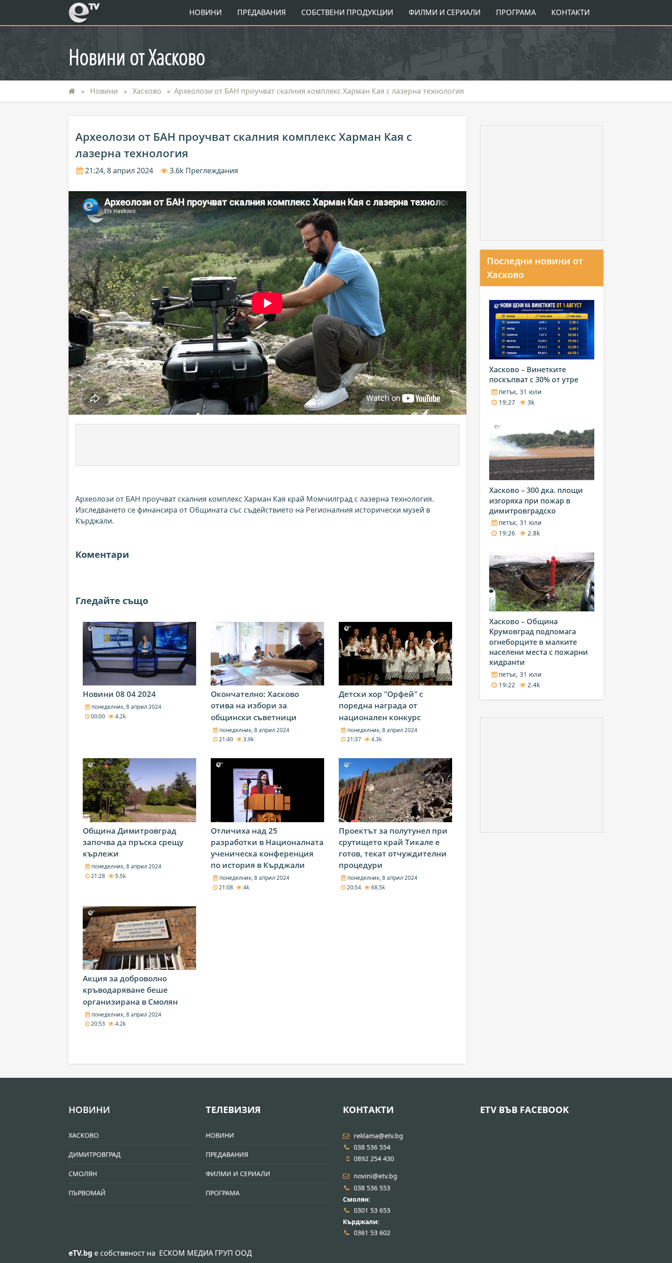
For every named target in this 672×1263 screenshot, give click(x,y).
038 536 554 (372, 1147)
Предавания (261, 12)
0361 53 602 (372, 1232)
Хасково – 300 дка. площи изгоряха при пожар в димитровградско (536, 500)
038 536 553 (372, 1187)
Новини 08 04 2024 (119, 694)
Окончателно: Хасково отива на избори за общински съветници (255, 705)
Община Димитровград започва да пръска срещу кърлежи (133, 842)
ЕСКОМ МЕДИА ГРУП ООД (205, 1253)
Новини (205, 12)
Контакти (570, 12)
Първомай (87, 1192)
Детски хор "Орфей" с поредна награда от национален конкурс (381, 705)
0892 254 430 (374, 1158)
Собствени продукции (347, 12)
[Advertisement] (267, 445)
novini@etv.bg (375, 1176)
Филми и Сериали (444, 12)
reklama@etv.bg (378, 1135)
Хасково (148, 91)
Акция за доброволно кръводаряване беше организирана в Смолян (130, 989)
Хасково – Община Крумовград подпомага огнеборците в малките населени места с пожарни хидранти (538, 642)
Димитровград (95, 1154)
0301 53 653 (372, 1210)
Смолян (83, 1173)
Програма (516, 12)
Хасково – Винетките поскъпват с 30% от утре (533, 374)
